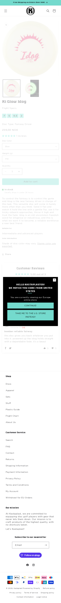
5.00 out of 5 (38, 274)
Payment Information (17, 472)
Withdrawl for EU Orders (19, 497)
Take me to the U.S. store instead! (30, 315)
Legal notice (41, 597)
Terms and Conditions (17, 485)
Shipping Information (17, 465)
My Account (12, 491)
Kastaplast (18, 588)
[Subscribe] (46, 545)
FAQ (8, 446)
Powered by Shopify (31, 588)
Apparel (10, 390)
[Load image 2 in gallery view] (30, 88)
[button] (6, 11)
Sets (8, 396)
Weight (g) (7, 153)
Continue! (30, 305)
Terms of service (31, 593)
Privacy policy (16, 593)
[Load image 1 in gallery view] (11, 88)
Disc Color (7, 141)
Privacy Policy (13, 478)
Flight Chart (12, 416)
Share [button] (8, 254)
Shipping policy (47, 593)
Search (9, 440)
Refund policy (49, 588)
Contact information (25, 597)
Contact (10, 453)
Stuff (8, 403)
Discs (8, 384)
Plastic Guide (13, 409)
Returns (10, 459)
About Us (11, 422)
